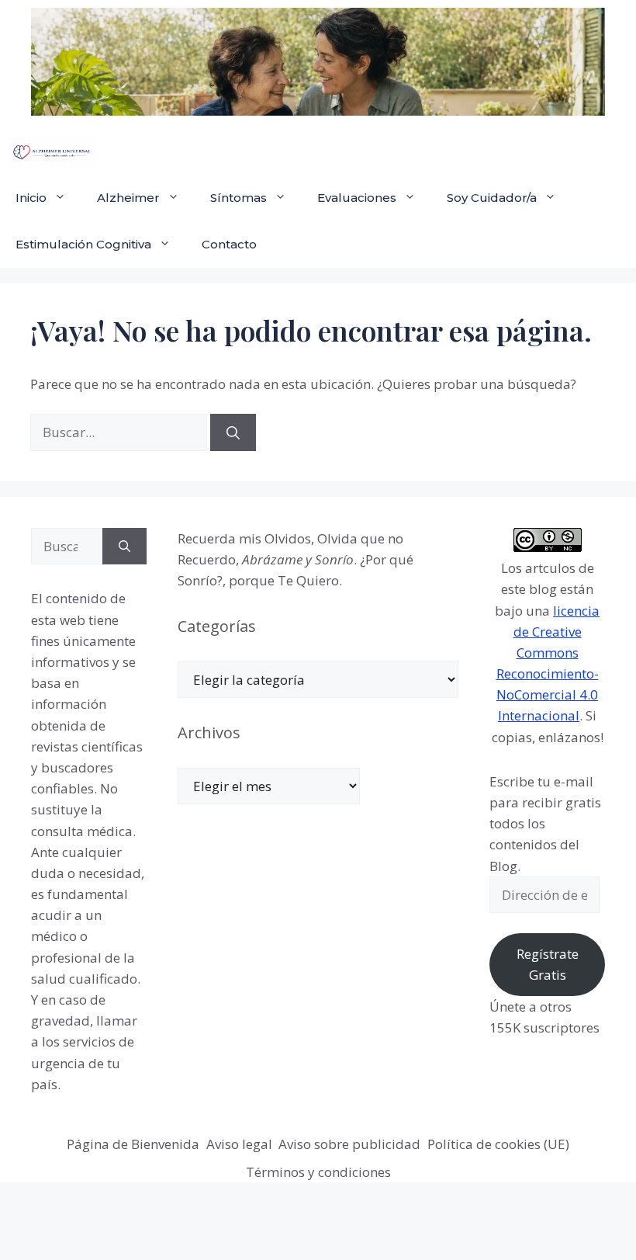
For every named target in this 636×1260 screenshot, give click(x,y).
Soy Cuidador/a (492, 197)
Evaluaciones (356, 197)
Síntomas (238, 197)
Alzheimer (128, 197)
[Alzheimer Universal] (52, 151)
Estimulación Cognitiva (83, 244)
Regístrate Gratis (548, 964)
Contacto (229, 244)
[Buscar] (233, 432)
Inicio (31, 197)
